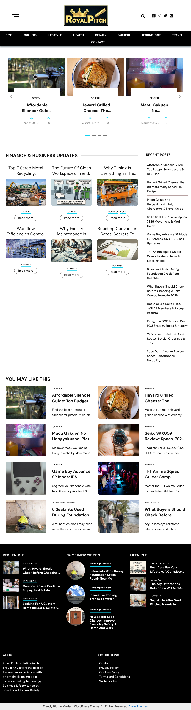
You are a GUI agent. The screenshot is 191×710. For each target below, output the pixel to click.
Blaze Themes (138, 706)
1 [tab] (87, 135)
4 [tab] (105, 135)
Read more (25, 218)
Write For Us (108, 681)
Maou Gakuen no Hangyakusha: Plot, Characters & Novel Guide (154, 108)
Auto (154, 563)
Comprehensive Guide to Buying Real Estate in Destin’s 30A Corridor (41, 588)
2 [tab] (94, 135)
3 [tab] (99, 135)
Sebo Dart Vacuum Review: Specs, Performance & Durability (165, 355)
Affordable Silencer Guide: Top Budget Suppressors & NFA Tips (37, 108)
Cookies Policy (109, 672)
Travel (177, 35)
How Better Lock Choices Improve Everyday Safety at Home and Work (104, 622)
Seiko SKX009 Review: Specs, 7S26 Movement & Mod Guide (167, 221)
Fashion (124, 35)
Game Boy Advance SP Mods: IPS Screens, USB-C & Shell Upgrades (167, 238)
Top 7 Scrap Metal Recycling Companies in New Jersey (26, 170)
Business (30, 35)
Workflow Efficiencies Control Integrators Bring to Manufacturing (26, 231)
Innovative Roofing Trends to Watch (103, 597)
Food (123, 211)
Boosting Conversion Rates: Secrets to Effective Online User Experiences (117, 231)
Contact (98, 42)
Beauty (100, 35)
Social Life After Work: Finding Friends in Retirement (166, 602)
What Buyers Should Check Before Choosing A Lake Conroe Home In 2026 (165, 291)
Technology (151, 35)
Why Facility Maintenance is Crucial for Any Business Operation (71, 231)
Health (78, 35)
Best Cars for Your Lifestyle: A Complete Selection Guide (166, 569)
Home (7, 35)
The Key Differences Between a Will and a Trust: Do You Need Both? (168, 586)
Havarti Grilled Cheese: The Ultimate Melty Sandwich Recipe (96, 108)
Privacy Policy (109, 668)
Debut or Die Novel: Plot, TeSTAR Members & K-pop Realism (165, 308)
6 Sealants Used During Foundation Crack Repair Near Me (164, 273)
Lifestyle (55, 35)
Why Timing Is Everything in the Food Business (117, 170)
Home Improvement (64, 502)
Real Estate (152, 502)
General (37, 98)
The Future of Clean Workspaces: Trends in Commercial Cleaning (71, 170)
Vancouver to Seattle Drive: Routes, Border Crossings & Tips (166, 338)
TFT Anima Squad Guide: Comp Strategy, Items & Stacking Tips (164, 256)
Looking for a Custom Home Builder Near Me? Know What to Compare (40, 606)
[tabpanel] (36, 96)
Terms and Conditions (114, 677)
